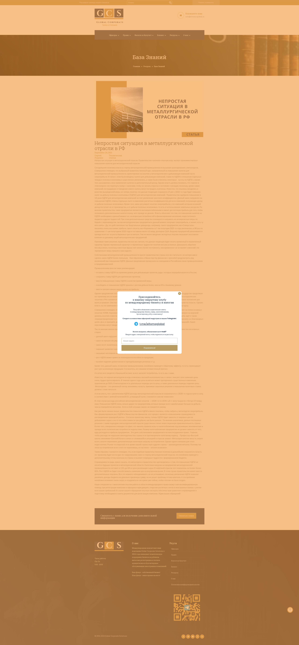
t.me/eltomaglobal (152, 324)
